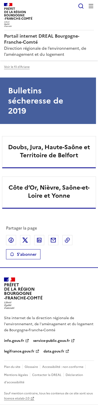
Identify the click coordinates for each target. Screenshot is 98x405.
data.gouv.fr (53, 351)
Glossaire (31, 367)
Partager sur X (25, 240)
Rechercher (81, 6)
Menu (91, 6)
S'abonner (26, 254)
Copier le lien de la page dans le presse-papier (67, 240)
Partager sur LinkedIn (39, 240)
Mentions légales (16, 375)
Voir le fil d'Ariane (17, 67)
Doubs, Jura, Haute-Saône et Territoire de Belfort (49, 151)
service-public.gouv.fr (51, 340)
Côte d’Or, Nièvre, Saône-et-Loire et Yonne (49, 192)
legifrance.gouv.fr (19, 351)
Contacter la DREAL (46, 375)
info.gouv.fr (14, 340)
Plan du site (12, 367)
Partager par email (53, 240)
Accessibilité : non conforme (62, 367)
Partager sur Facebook (11, 240)
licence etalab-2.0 (16, 398)
